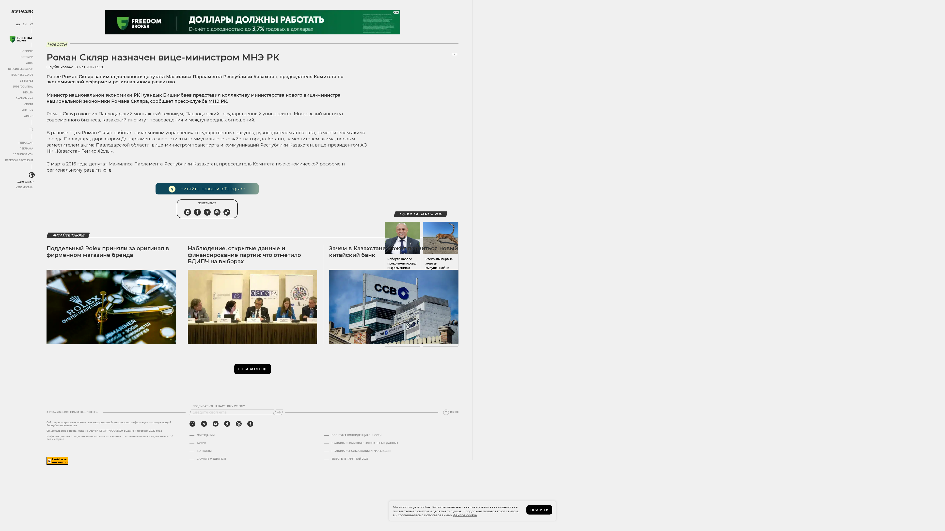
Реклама (26, 148)
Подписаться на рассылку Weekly (219, 406)
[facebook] (250, 424)
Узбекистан (24, 187)
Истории (26, 57)
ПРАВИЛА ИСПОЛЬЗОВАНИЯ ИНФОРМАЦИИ (361, 451)
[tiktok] (227, 424)
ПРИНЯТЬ (539, 510)
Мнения (27, 110)
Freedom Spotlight (19, 160)
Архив (28, 116)
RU (18, 24)
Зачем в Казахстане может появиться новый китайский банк (393, 251)
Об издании (206, 435)
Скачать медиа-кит (211, 458)
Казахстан (25, 182)
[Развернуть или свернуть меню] (31, 130)
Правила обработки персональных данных (364, 443)
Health (28, 92)
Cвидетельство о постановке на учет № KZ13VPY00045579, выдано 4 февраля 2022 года (104, 430)
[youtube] (216, 424)
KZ (31, 24)
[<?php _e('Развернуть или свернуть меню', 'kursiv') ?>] (32, 175)
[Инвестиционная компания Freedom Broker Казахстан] (21, 39)
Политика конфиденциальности (356, 435)
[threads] (239, 424)
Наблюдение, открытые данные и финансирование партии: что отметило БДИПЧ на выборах (244, 255)
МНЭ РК (217, 101)
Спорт (28, 104)
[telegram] (204, 424)
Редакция (25, 142)
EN (25, 24)
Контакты (204, 451)
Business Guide (22, 74)
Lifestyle (26, 80)
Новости (26, 51)
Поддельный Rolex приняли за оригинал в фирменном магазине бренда (108, 251)
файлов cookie (465, 515)
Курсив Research (20, 69)
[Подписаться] (279, 412)
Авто (29, 63)
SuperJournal (23, 86)
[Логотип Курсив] (22, 11)
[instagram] (192, 424)
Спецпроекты (23, 154)
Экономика (24, 98)
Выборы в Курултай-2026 (349, 458)
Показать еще (253, 369)
